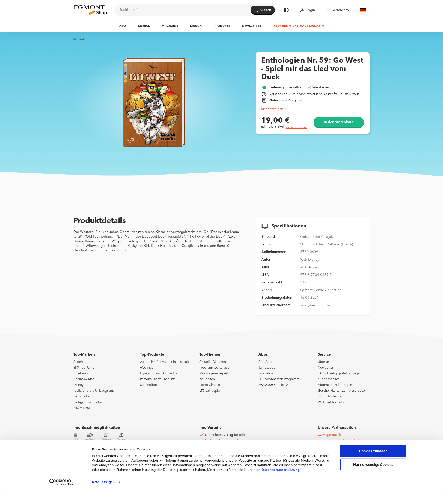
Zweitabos (265, 373)
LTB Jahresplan (210, 390)
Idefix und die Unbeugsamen (95, 390)
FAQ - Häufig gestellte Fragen (340, 373)
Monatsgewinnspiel (213, 373)
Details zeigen (103, 482)
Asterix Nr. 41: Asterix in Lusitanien (166, 361)
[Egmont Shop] (90, 10)
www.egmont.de (330, 435)
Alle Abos (265, 361)
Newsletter (251, 26)
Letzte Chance (209, 385)
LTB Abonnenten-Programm (278, 379)
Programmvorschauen (215, 367)
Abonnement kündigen (335, 385)
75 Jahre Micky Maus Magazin (298, 26)
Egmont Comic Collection (159, 373)
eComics (146, 367)
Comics (144, 26)
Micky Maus (81, 408)
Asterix (78, 361)
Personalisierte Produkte (158, 379)
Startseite (79, 39)
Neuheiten (207, 379)
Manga (196, 26)
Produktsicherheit (330, 396)
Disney (78, 385)
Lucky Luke (81, 396)
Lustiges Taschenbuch (89, 402)
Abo (122, 26)
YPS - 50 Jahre (83, 367)
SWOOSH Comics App (275, 385)
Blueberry (80, 373)
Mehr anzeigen (272, 109)
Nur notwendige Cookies (373, 465)
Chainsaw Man (83, 379)
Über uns (324, 361)
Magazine (170, 26)
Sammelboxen (150, 385)
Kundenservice (329, 379)
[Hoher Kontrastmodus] (286, 10)
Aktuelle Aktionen (212, 361)
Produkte (222, 26)
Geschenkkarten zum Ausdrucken (342, 390)
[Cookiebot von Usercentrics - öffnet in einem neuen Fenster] (61, 482)
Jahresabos (266, 367)
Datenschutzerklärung (281, 470)
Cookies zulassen (373, 451)
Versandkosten (296, 127)
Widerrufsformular (331, 402)
